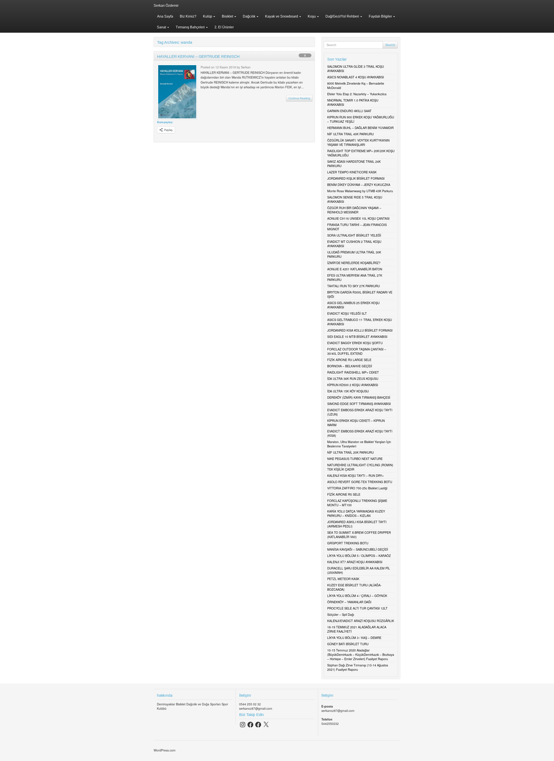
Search (390, 45)
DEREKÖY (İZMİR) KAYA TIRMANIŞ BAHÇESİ (358, 397)
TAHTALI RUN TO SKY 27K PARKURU (353, 286)
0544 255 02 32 (250, 704)
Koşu (312, 16)
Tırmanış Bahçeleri (191, 27)
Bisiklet (228, 16)
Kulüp (208, 16)
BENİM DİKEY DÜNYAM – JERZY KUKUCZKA (358, 184)
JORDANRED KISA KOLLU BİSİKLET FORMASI (360, 330)
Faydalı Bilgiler (381, 16)
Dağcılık (249, 16)
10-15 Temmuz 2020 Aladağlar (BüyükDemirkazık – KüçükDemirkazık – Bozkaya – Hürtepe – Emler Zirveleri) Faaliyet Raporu (360, 654)
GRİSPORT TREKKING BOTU (347, 543)
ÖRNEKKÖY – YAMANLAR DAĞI (349, 602)
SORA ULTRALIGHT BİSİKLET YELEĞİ (354, 235)
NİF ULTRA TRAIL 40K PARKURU (350, 134)
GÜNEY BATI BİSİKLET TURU (348, 644)
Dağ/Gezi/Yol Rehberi (342, 16)
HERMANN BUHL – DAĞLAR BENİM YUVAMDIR (360, 128)
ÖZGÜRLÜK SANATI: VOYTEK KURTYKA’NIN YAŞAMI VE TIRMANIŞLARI (358, 142)
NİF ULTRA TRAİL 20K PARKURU (350, 452)
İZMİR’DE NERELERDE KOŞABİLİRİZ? (353, 263)
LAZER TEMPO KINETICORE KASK (352, 172)
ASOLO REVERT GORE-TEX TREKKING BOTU (359, 482)
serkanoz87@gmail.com (255, 708)
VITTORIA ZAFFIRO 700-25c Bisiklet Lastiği (357, 488)
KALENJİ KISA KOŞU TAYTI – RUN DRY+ (355, 475)
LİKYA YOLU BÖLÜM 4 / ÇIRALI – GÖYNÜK (357, 595)
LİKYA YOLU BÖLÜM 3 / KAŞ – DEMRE (354, 637)
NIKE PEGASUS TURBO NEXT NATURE (355, 458)
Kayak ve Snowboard (282, 16)
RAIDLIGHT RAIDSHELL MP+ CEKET (353, 372)
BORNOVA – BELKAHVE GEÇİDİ (349, 366)
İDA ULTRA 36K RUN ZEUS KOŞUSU (352, 378)
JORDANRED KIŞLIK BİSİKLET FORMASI (356, 178)
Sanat (162, 27)
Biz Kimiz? (188, 16)
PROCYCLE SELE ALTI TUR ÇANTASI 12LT (357, 608)
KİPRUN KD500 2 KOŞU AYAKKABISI (352, 385)
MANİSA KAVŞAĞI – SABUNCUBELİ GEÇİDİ (357, 549)
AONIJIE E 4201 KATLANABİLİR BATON (354, 269)
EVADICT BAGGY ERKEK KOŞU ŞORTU (355, 343)
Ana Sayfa (165, 16)
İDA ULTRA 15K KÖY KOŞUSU (348, 391)
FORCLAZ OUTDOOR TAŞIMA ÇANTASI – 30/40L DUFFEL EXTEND (356, 351)
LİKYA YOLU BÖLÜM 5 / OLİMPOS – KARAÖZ (359, 555)
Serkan (246, 67)
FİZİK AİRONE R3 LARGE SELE (349, 360)
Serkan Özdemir (166, 5)
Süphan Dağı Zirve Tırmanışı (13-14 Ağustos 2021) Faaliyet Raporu (357, 667)
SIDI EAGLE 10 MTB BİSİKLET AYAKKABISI (357, 336)
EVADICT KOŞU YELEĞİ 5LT (347, 313)
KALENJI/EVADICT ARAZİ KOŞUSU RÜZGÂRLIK (360, 621)
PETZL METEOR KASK (343, 579)
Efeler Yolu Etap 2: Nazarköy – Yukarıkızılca (357, 94)
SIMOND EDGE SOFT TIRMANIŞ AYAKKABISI (359, 403)
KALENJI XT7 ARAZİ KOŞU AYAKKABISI (354, 562)
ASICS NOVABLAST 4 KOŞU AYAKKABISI (355, 77)
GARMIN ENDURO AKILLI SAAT (349, 111)
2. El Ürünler (224, 27)
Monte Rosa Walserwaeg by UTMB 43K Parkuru (360, 191)
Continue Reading (299, 98)
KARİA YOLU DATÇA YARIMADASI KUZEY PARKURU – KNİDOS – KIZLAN (356, 513)
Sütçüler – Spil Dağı (340, 614)
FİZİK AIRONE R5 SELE (343, 494)
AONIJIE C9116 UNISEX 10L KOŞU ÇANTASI (358, 218)
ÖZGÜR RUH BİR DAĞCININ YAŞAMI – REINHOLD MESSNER (354, 210)
